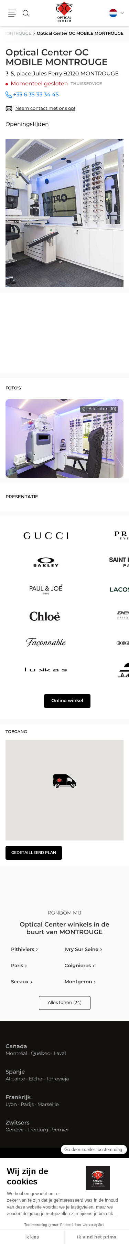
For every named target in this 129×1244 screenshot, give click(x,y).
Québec (40, 1054)
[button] (12, 13)
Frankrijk (18, 1097)
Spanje (15, 1072)
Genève (15, 1130)
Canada (16, 1046)
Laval (60, 1054)
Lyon (11, 1105)
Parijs (27, 1105)
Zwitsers (18, 1123)
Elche (35, 1079)
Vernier (60, 1130)
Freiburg (38, 1130)
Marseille (48, 1105)
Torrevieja (57, 1079)
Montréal (16, 1054)
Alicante (15, 1079)
